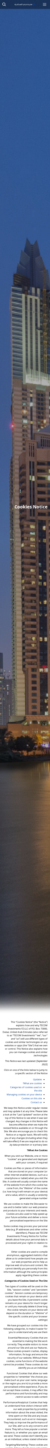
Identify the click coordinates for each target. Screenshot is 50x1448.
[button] (44, 4)
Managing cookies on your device (24, 1094)
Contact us (36, 1102)
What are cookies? (32, 1083)
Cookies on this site (32, 1098)
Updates (37, 1079)
